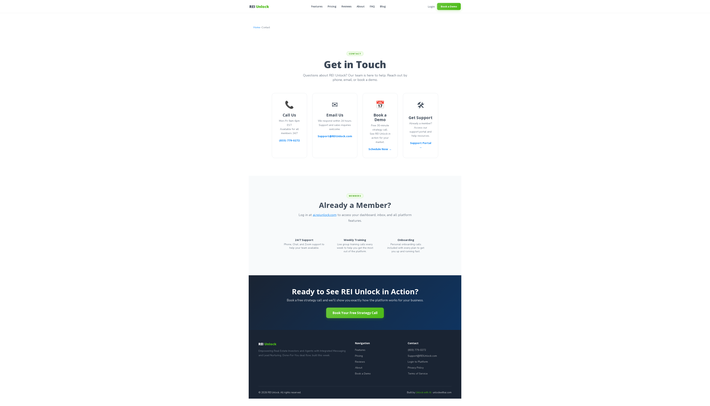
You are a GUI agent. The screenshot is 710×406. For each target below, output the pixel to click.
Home (256, 27)
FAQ (372, 6)
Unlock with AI (423, 392)
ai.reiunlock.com (325, 215)
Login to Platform (418, 362)
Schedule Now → (380, 149)
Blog (383, 6)
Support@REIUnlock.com (335, 136)
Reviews (346, 6)
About (361, 6)
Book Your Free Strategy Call (355, 313)
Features (316, 6)
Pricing (332, 6)
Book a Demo (449, 6)
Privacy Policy (416, 367)
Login (431, 6)
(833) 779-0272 (289, 140)
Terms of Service (418, 373)
